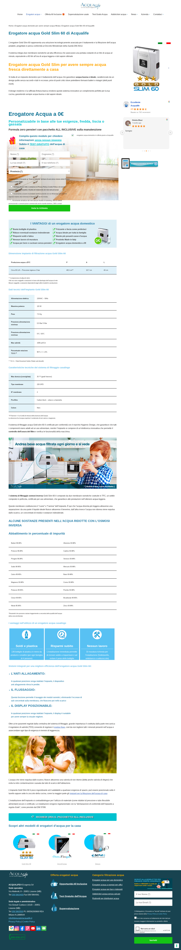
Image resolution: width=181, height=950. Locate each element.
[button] (127, 14)
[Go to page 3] (146, 150)
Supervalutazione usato (78, 14)
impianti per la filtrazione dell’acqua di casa (88, 793)
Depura (97, 864)
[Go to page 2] (144, 150)
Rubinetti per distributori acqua (105, 898)
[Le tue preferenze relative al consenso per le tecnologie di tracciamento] (176, 945)
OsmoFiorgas (62, 864)
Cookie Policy (18, 182)
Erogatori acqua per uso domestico (107, 880)
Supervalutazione (69, 908)
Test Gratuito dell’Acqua (73, 896)
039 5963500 (17, 911)
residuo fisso (59, 727)
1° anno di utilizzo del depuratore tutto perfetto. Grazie (143, 131)
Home (20, 14)
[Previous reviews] (122, 132)
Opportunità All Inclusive (73, 884)
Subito (135, 120)
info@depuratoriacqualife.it (20, 918)
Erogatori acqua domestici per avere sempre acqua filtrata (37, 26)
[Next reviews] (170, 132)
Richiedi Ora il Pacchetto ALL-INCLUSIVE (64, 817)
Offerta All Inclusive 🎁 (55, 14)
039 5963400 (18, 895)
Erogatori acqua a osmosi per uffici (107, 885)
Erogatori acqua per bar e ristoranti (107, 889)
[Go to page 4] (148, 150)
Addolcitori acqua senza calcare (106, 894)
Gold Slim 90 (26, 864)
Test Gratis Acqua (99, 14)
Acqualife (135, 106)
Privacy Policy (42, 187)
